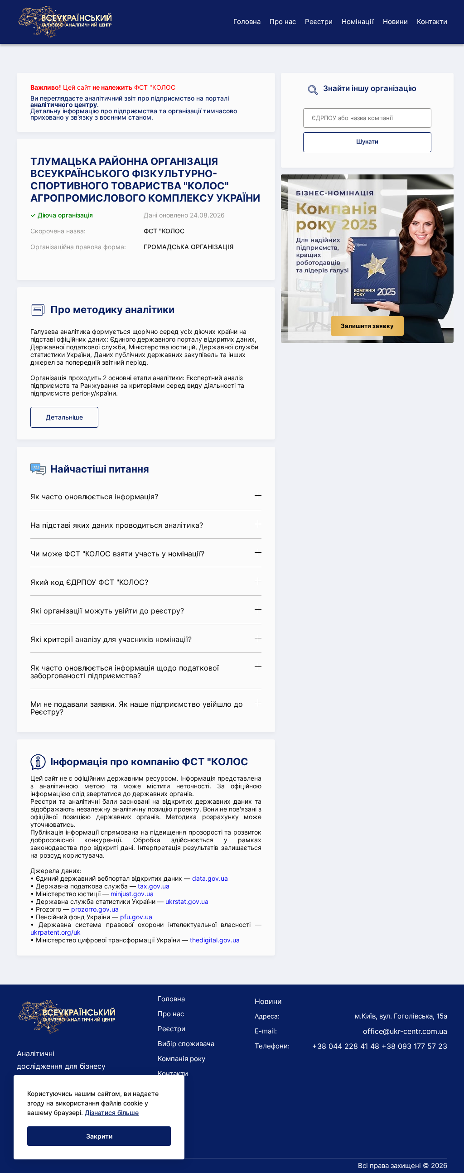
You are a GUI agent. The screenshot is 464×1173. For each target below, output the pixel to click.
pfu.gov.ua (136, 917)
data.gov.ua (210, 878)
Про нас (283, 21)
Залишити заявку (367, 326)
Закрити (99, 1136)
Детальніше (64, 417)
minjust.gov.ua (132, 894)
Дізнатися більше (112, 1112)
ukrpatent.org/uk (55, 932)
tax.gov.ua (153, 886)
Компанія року (181, 1058)
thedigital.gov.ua (215, 940)
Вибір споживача (186, 1043)
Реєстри (319, 21)
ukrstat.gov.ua (186, 901)
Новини (395, 21)
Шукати (367, 141)
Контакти (432, 21)
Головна (247, 21)
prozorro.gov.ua (95, 909)
